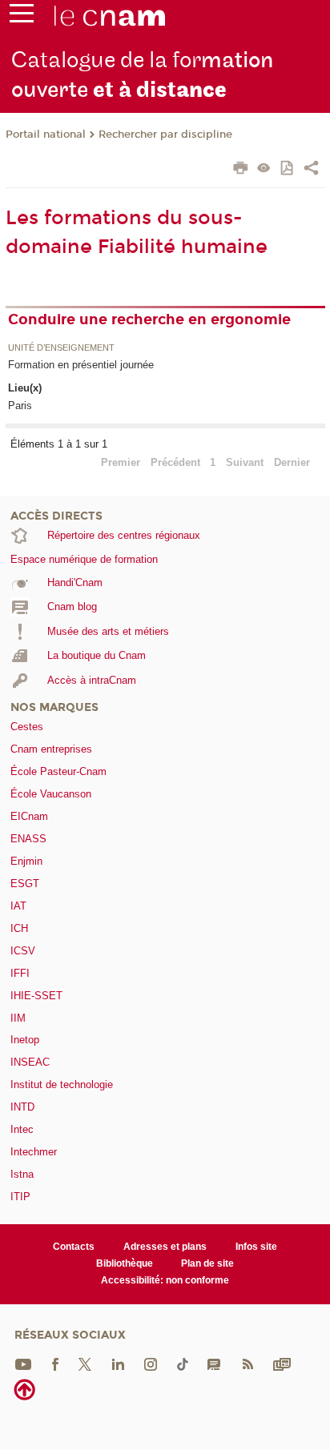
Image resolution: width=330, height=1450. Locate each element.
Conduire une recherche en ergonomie (149, 319)
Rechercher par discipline (165, 134)
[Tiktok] (182, 1363)
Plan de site (207, 1263)
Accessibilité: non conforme (165, 1280)
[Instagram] (150, 1363)
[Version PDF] (288, 169)
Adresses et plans (165, 1246)
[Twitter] (85, 1363)
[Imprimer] (241, 170)
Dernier (292, 462)
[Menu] (21, 16)
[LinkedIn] (118, 1363)
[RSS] (247, 1363)
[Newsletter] (282, 1363)
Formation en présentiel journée (81, 365)
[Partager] (311, 170)
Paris (20, 406)
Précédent (175, 462)
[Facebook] (55, 1363)
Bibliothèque (124, 1263)
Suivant (245, 462)
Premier (120, 462)
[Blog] (214, 1363)
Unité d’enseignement (61, 348)
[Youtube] (23, 1363)
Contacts (74, 1246)
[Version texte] (264, 169)
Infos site (256, 1246)
